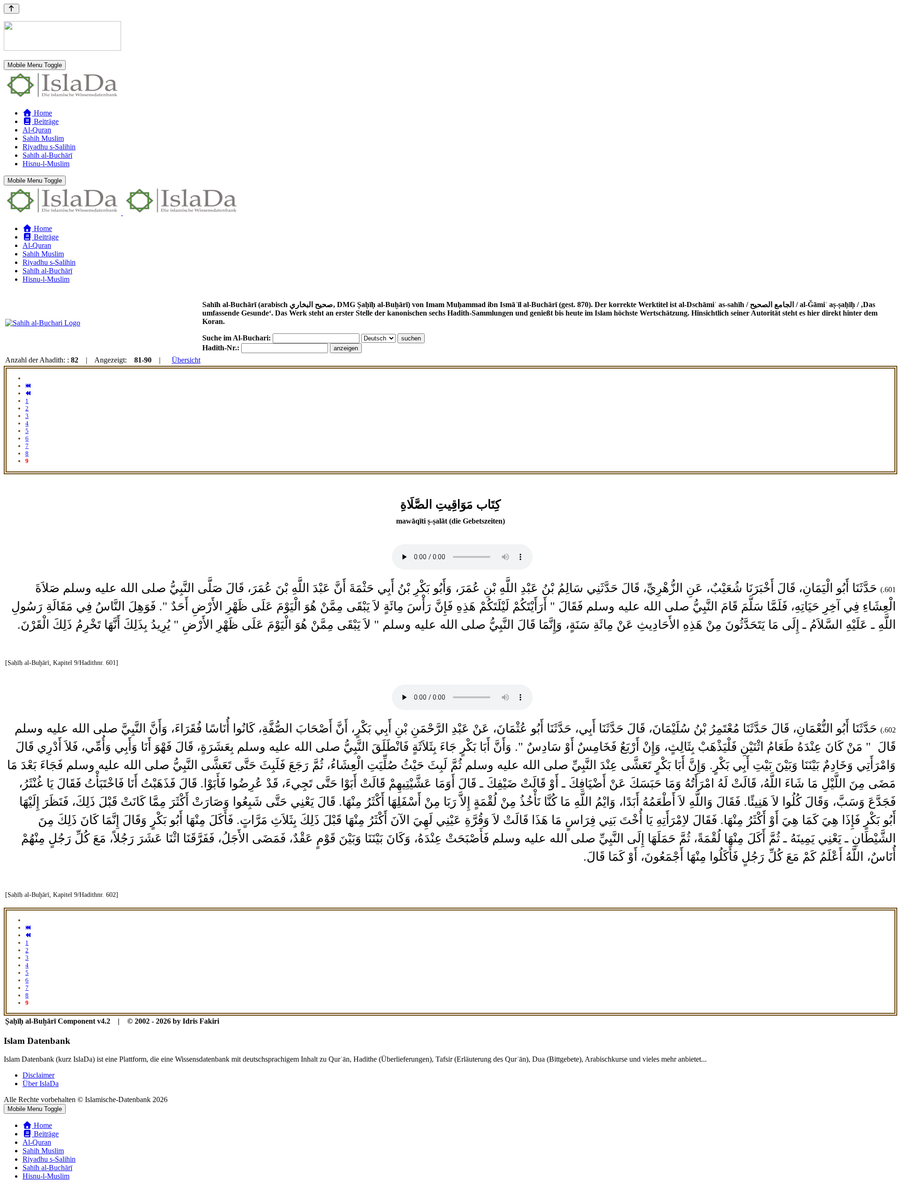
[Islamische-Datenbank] (62, 97)
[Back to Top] (11, 9)
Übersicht (186, 360)
